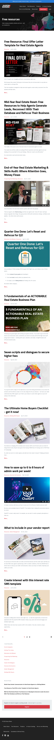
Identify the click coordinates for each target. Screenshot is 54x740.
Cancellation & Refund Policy (17, 731)
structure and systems (15, 475)
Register (27, 707)
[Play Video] (5, 205)
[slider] (26, 205)
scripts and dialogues (9, 663)
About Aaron (23, 6)
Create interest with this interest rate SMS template (26, 582)
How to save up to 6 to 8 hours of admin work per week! (24, 469)
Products (38, 6)
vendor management (15, 532)
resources (6, 49)
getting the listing (9, 650)
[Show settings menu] (45, 205)
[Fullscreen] (48, 205)
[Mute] (42, 205)
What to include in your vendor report (27, 528)
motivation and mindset (10, 239)
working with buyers (15, 416)
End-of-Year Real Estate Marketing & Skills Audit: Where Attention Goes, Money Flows (26, 171)
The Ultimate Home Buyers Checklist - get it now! (26, 410)
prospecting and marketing (10, 179)
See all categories (8, 647)
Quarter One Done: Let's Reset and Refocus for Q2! (24, 233)
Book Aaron (43, 9)
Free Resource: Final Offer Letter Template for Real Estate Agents (23, 43)
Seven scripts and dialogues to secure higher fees (26, 354)
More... (6, 92)
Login (50, 9)
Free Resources (31, 6)
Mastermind (35, 9)
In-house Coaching (46, 6)
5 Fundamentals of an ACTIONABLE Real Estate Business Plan (25, 298)
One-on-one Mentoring (24, 9)
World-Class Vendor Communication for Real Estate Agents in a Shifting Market (24, 684)
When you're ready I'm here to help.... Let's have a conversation (27, 1)
